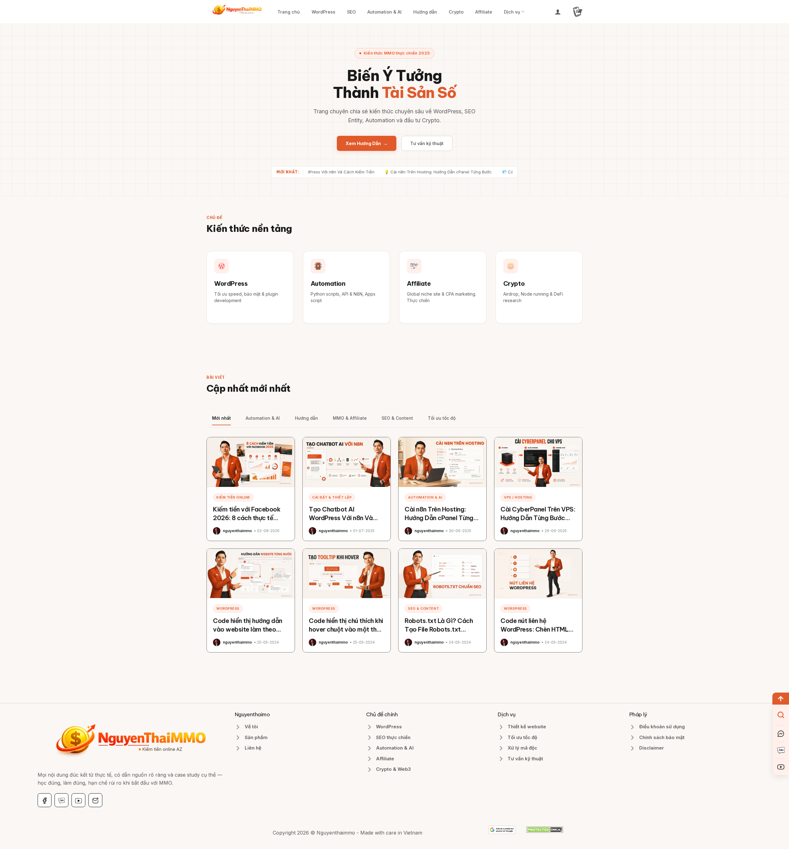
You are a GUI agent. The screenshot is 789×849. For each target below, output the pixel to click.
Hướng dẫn (425, 11)
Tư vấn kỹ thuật (427, 143)
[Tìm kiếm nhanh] (781, 715)
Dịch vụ (512, 11)
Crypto (456, 11)
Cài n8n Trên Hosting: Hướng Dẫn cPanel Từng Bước (439, 517)
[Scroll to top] (780, 699)
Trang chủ (288, 11)
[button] (558, 11)
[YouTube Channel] (781, 767)
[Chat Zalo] (781, 750)
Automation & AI (384, 11)
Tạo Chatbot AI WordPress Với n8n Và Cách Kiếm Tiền (341, 517)
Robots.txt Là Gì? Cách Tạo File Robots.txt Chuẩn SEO (439, 629)
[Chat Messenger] (781, 734)
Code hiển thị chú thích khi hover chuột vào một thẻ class (346, 629)
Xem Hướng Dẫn (366, 143)
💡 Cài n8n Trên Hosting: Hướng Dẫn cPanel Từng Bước (406, 171)
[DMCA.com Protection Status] (544, 829)
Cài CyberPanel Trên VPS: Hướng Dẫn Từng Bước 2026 (538, 517)
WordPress (323, 11)
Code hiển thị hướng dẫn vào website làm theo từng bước (247, 629)
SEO (351, 11)
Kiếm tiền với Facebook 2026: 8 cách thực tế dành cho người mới (246, 517)
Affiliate (483, 11)
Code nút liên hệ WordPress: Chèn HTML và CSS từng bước (534, 629)
